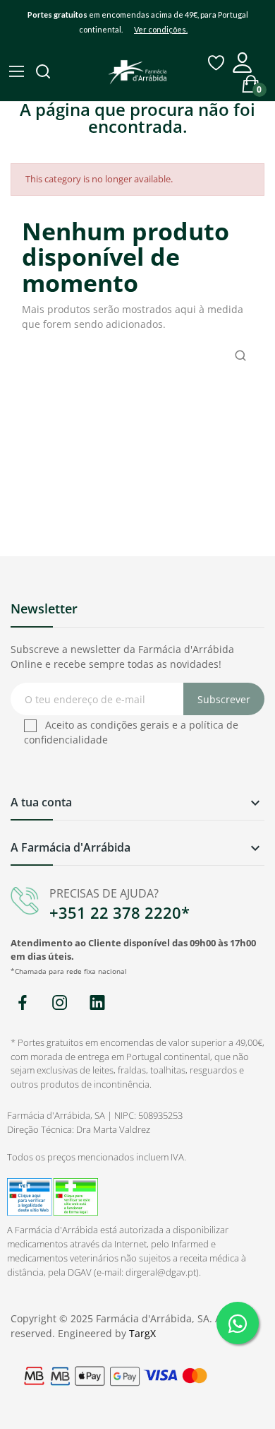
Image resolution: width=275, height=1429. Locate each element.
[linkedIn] (97, 1003)
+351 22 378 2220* (119, 912)
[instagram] (59, 1003)
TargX (142, 1333)
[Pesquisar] (44, 73)
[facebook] (22, 1003)
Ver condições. (161, 29)
